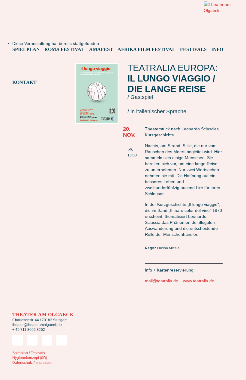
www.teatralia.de (198, 280)
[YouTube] (61, 340)
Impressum (44, 363)
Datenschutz (22, 363)
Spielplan (20, 353)
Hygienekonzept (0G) (29, 358)
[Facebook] (32, 340)
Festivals (38, 353)
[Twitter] (17, 340)
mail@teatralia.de (161, 280)
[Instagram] (47, 340)
